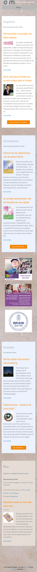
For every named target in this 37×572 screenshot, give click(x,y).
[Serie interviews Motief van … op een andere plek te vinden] (8, 90)
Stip (24, 569)
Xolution (14, 569)
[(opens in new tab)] (18, 269)
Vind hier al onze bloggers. (11, 493)
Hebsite (26, 567)
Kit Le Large (26, 490)
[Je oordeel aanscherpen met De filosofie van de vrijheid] (8, 212)
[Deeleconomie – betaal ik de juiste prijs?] (8, 417)
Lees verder (7, 70)
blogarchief (14, 496)
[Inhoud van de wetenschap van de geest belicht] (8, 167)
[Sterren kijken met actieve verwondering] (8, 371)
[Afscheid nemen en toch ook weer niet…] (8, 517)
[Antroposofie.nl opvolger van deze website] (8, 43)
